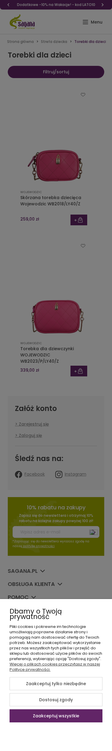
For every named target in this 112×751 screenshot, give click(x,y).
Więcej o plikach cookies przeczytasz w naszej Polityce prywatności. (55, 666)
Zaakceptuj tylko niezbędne (56, 684)
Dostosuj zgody (56, 700)
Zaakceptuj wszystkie (56, 716)
